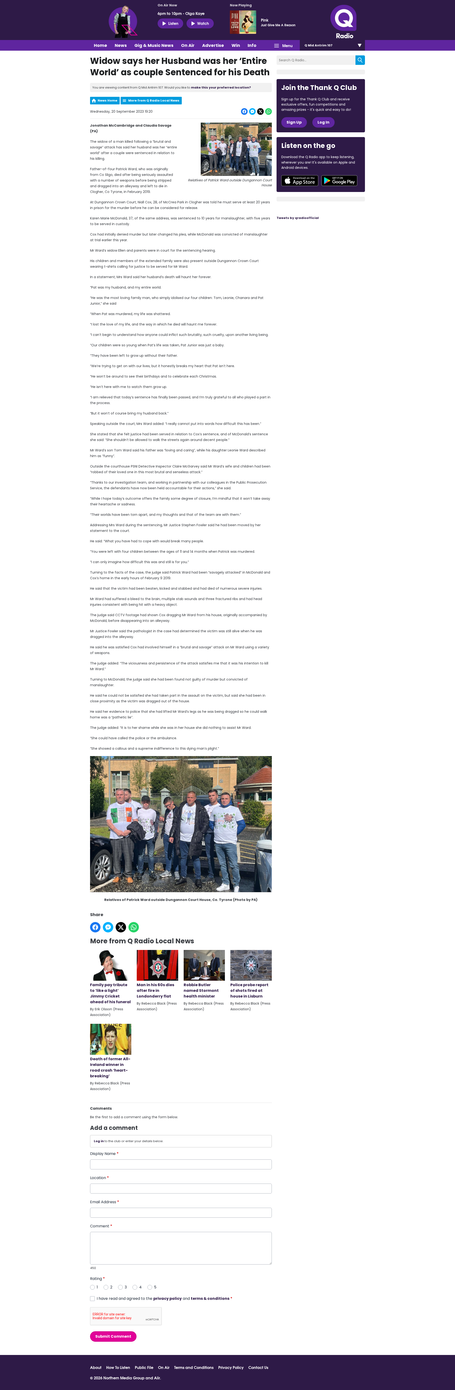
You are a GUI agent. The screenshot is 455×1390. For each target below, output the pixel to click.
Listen (173, 23)
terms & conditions (210, 1298)
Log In (323, 122)
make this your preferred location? (221, 87)
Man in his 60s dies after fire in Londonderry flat (155, 990)
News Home (107, 100)
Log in (99, 1141)
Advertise (213, 45)
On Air (188, 45)
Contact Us (258, 1367)
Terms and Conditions (194, 1367)
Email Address (104, 1202)
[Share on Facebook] (244, 111)
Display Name (104, 1153)
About (95, 1367)
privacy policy (167, 1298)
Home (100, 45)
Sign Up (294, 122)
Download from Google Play (339, 180)
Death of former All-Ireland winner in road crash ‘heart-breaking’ (110, 1067)
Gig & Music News (153, 45)
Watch (203, 23)
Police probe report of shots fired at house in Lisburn (249, 990)
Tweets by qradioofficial (298, 218)
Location (99, 1178)
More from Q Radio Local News (153, 100)
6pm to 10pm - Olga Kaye (181, 13)
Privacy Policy (231, 1367)
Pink (264, 20)
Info (252, 45)
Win (236, 45)
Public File (144, 1367)
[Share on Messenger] (252, 111)
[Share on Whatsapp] (268, 111)
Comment (101, 1226)
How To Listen (118, 1367)
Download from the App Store (299, 180)
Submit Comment (113, 1336)
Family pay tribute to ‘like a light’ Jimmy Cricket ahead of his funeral (110, 993)
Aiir (157, 1378)
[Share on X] (260, 111)
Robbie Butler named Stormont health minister (201, 990)
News (121, 45)
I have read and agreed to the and (164, 1298)
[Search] (360, 60)
